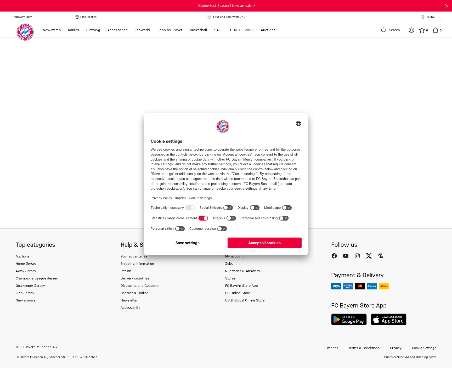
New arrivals (25, 300)
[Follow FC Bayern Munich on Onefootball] (380, 256)
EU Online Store (237, 293)
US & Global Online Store (244, 300)
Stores (230, 278)
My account (234, 256)
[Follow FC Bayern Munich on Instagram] (357, 256)
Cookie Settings (424, 348)
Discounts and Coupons (140, 286)
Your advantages (134, 256)
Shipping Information (137, 264)
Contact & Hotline (135, 293)
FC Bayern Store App (241, 286)
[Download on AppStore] (388, 319)
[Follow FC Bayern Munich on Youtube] (346, 256)
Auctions (23, 256)
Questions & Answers (242, 271)
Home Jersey (26, 264)
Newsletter (129, 300)
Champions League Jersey (37, 278)
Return (126, 271)
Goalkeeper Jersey (30, 286)
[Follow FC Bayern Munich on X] (369, 256)
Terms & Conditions (364, 348)
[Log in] (411, 30)
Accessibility (130, 308)
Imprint (332, 348)
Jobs (229, 264)
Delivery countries (135, 278)
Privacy (396, 348)
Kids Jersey (25, 293)
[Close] (447, 6)
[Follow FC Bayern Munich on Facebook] (334, 256)
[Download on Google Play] (349, 319)
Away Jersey (26, 271)
